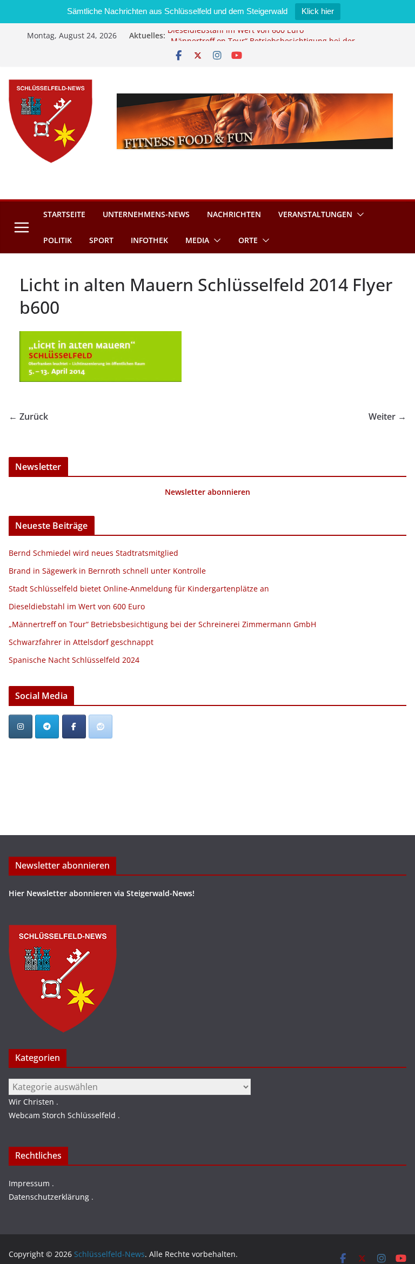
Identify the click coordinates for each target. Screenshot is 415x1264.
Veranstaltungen (315, 214)
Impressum (29, 1183)
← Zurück (28, 416)
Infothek (149, 240)
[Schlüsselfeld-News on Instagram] (20, 726)
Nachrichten (234, 214)
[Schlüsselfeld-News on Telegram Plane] (47, 726)
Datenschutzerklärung (49, 1197)
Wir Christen (31, 1102)
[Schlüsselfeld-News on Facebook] (74, 726)
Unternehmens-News (146, 214)
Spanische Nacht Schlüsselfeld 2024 (74, 660)
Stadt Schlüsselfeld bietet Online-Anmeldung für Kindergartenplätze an (139, 588)
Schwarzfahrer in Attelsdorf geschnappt (81, 642)
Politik (57, 240)
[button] (358, 214)
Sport (101, 240)
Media (197, 240)
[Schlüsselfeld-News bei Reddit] (100, 726)
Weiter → (387, 416)
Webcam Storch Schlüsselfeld (62, 1115)
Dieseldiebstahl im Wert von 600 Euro (236, 34)
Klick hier (318, 11)
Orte (248, 240)
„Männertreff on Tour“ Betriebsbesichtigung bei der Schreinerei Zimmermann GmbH (162, 624)
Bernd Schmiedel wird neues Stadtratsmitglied (93, 553)
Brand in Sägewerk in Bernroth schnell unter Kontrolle (107, 571)
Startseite (64, 214)
